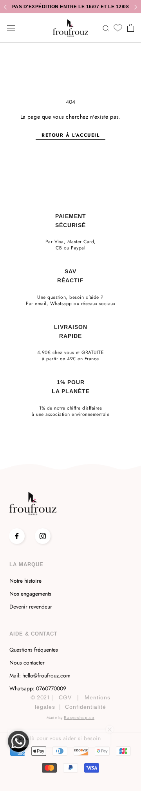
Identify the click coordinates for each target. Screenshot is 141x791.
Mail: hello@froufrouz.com (39, 675)
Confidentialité (85, 707)
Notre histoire (25, 581)
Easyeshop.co (79, 717)
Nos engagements (30, 594)
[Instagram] (43, 536)
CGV (65, 697)
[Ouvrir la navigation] (11, 28)
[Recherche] (106, 28)
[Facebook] (17, 536)
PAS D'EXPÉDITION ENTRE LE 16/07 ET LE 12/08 (70, 6)
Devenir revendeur (30, 606)
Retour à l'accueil (70, 135)
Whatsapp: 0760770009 (37, 688)
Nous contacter (27, 662)
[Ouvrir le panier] (130, 28)
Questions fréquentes (33, 650)
